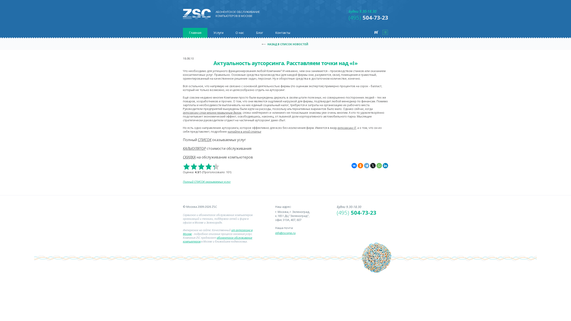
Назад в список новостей (287, 44)
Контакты (282, 33)
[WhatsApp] (379, 165)
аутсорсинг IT (346, 128)
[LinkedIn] (385, 165)
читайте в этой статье (244, 132)
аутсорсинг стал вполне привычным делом (212, 113)
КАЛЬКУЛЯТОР (194, 148)
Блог (259, 33)
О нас (240, 33)
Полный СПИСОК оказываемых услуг (207, 182)
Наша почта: (284, 228)
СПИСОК (204, 139)
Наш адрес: (283, 207)
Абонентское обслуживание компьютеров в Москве (238, 14)
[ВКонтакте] (354, 165)
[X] (373, 165)
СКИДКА (189, 157)
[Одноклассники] (360, 165)
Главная (195, 33)
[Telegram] (366, 165)
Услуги (218, 33)
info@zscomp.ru (285, 233)
